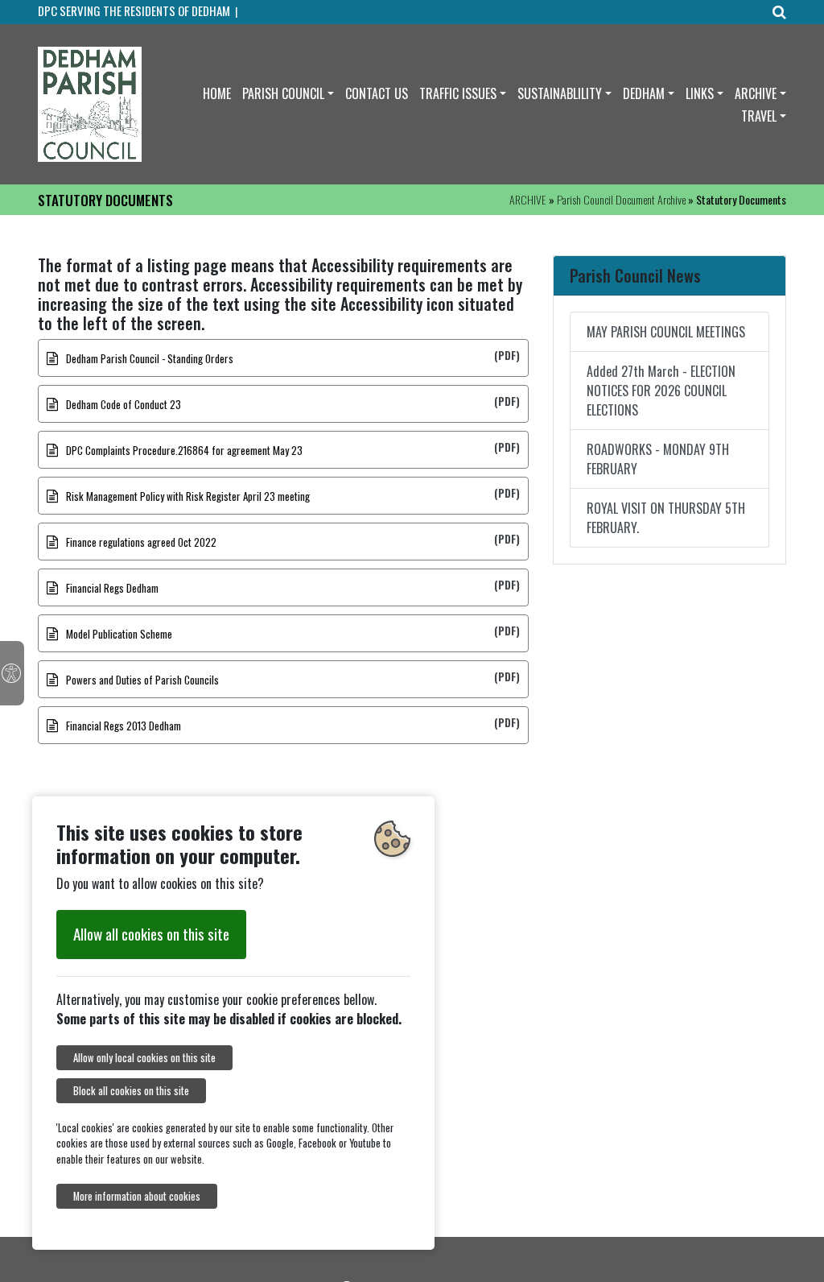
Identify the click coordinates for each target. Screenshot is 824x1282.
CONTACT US (376, 93)
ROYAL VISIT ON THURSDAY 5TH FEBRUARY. (666, 517)
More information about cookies (136, 1196)
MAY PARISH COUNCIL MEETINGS (666, 331)
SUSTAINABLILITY (559, 93)
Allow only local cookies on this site (144, 1057)
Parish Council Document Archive (621, 199)
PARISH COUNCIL (283, 93)
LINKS (700, 93)
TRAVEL (759, 116)
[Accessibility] (12, 673)
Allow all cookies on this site (151, 933)
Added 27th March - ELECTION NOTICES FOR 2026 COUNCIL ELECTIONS (661, 391)
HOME (217, 93)
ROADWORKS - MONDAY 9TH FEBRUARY (658, 459)
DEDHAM (644, 93)
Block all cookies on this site (131, 1090)
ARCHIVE (756, 93)
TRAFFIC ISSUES (457, 93)
